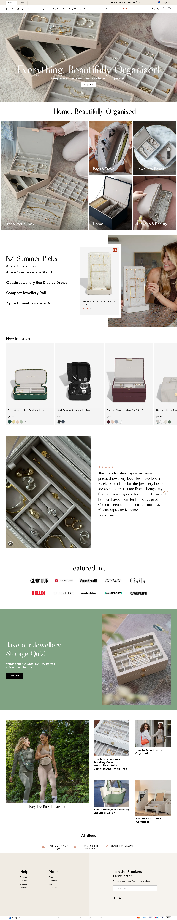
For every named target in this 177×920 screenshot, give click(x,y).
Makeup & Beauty (74, 9)
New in (30, 9)
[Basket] (168, 8)
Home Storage (90, 9)
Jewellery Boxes (43, 9)
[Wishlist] (158, 8)
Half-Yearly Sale (125, 9)
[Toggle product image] (81, 274)
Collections (111, 9)
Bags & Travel (58, 9)
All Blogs (88, 835)
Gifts (101, 9)
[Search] (153, 8)
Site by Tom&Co (77, 918)
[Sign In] (164, 8)
